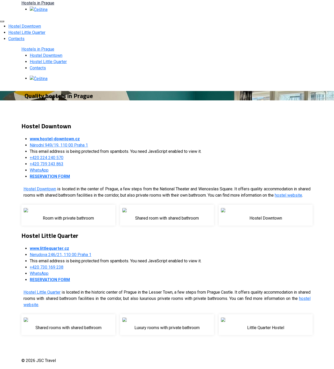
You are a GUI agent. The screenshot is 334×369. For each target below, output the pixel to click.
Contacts (16, 38)
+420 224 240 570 (46, 157)
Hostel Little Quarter (26, 32)
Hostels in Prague (37, 3)
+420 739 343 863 (46, 163)
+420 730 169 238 (46, 267)
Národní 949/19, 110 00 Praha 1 (59, 145)
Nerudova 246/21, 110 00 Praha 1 (60, 254)
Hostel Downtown (24, 26)
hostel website (288, 195)
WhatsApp (39, 170)
